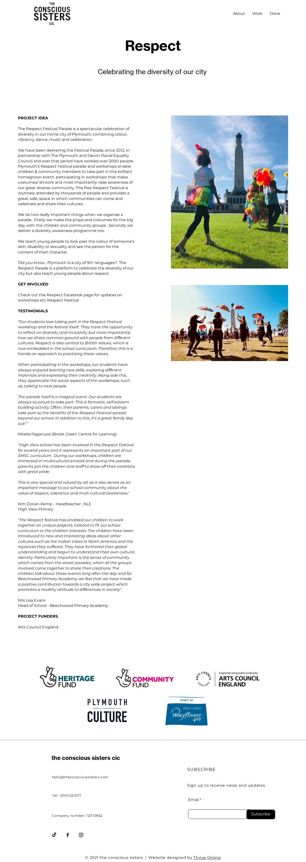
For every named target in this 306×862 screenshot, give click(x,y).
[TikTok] (54, 835)
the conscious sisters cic (85, 757)
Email (193, 800)
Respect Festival (63, 300)
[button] (257, 14)
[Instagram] (81, 835)
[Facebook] (68, 835)
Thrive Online (207, 857)
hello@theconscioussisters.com (80, 777)
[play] (278, 264)
